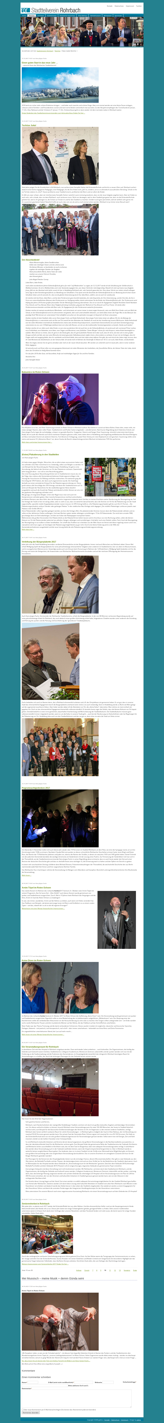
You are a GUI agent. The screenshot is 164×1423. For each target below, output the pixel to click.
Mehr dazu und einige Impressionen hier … (37, 442)
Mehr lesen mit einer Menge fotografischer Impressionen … (43, 1034)
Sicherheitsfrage (129, 1382)
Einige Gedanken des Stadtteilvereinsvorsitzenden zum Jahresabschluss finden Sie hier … (53, 113)
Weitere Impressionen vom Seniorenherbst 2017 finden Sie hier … (45, 1264)
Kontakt (109, 6)
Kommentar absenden (31, 1413)
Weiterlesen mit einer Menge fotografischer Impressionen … (43, 908)
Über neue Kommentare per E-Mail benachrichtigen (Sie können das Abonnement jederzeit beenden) (60, 1410)
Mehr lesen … (26, 875)
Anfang (78, 1270)
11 (110, 1270)
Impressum (130, 6)
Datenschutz (119, 6)
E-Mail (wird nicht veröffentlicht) (61, 1382)
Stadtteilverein (52, 16)
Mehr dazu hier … (28, 529)
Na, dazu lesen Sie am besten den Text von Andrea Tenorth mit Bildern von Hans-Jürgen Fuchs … (56, 1361)
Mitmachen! (108, 16)
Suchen (139, 6)
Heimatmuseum (95, 16)
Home (24, 16)
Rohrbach (41, 16)
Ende (135, 1270)
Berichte (31, 16)
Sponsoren (118, 16)
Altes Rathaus (82, 16)
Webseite (98, 1382)
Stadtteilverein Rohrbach (45, 51)
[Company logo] (58, 12)
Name (25, 1382)
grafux (139, 1420)
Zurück (86, 1270)
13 (120, 1270)
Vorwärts (127, 1270)
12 (115, 1270)
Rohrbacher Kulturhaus (67, 16)
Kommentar (27, 1388)
